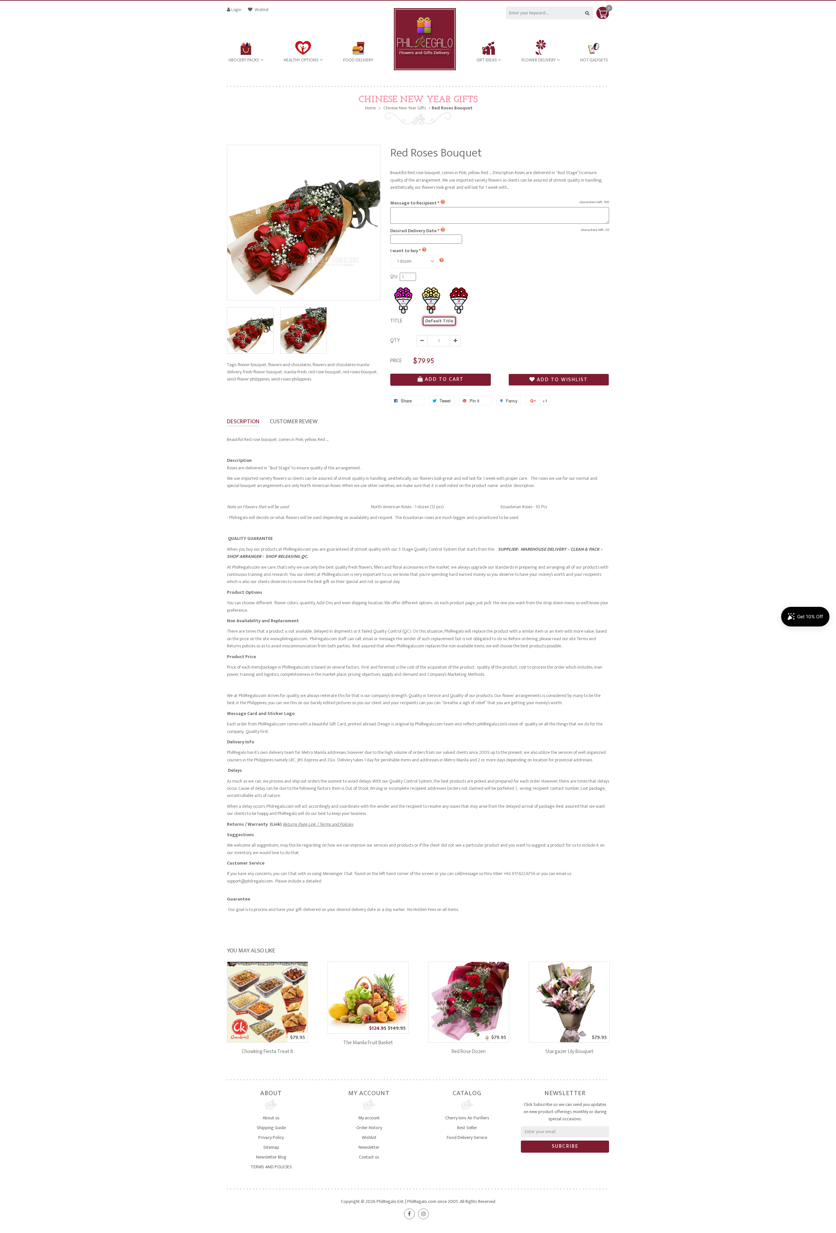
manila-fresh (295, 372)
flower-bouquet (252, 364)
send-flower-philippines (248, 379)
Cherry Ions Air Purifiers (467, 1118)
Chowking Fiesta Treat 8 (267, 1051)
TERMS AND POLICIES (271, 1167)
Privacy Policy (271, 1137)
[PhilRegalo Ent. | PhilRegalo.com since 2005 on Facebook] (409, 1214)
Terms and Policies (335, 824)
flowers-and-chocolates (290, 364)
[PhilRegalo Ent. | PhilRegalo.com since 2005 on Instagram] (423, 1214)
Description (243, 422)
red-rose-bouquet (325, 372)
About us (271, 1118)
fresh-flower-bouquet (263, 372)
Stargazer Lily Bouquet (569, 1051)
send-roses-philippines (291, 379)
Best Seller (467, 1127)
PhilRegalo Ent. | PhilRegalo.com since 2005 (417, 1201)
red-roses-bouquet (360, 372)
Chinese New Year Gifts (418, 100)
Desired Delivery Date (414, 231)
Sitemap (271, 1147)
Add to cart (444, 379)
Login (236, 9)
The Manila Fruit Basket (368, 1042)
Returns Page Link (300, 824)
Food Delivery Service (467, 1137)
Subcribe (565, 1146)
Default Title (439, 321)
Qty (395, 340)
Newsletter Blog (271, 1157)
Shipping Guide (271, 1127)
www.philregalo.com (288, 638)
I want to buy (404, 250)
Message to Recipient (414, 203)
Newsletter (369, 1147)
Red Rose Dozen (469, 1051)
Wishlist (261, 9)
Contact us (369, 1157)
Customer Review (293, 422)
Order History (369, 1127)
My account (369, 1118)
